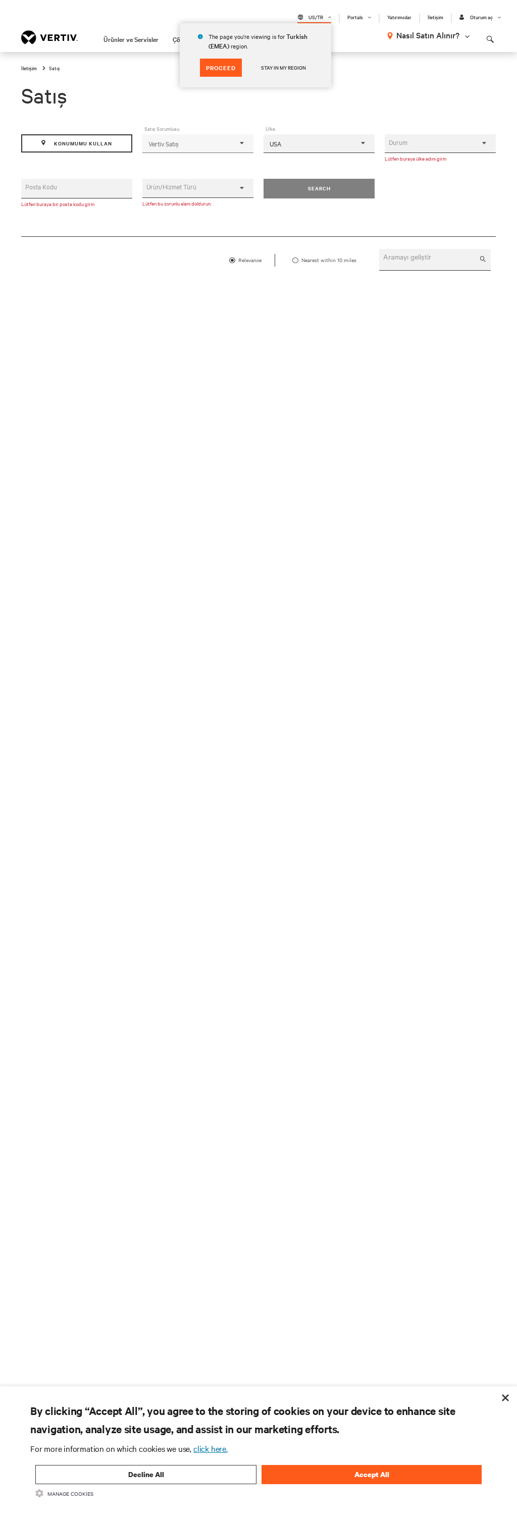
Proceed (221, 68)
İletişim (435, 17)
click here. (210, 1448)
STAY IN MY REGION (283, 67)
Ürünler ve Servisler (131, 38)
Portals (355, 17)
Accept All (371, 1474)
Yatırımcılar (399, 17)
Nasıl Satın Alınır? (427, 34)
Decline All (146, 1474)
